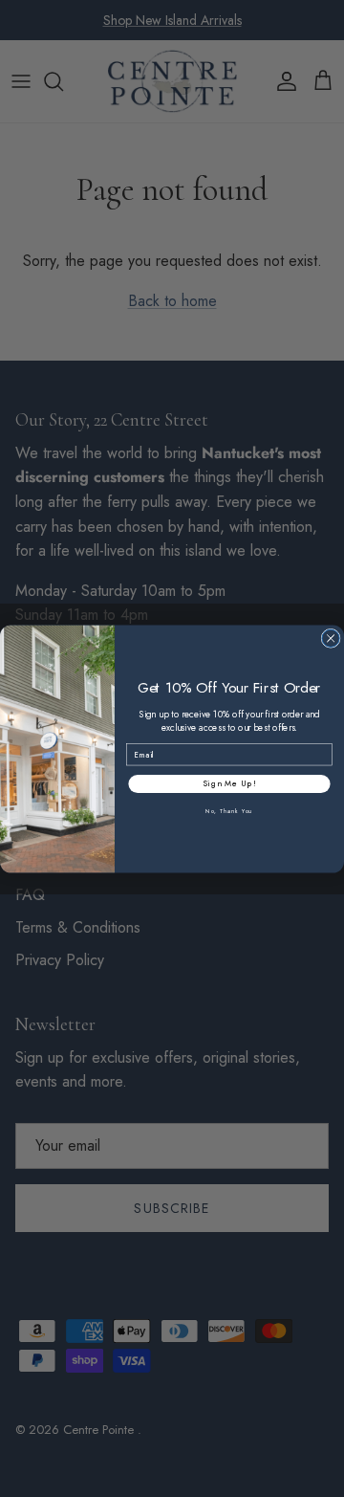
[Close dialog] (330, 638)
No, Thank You (228, 810)
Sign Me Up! (230, 783)
